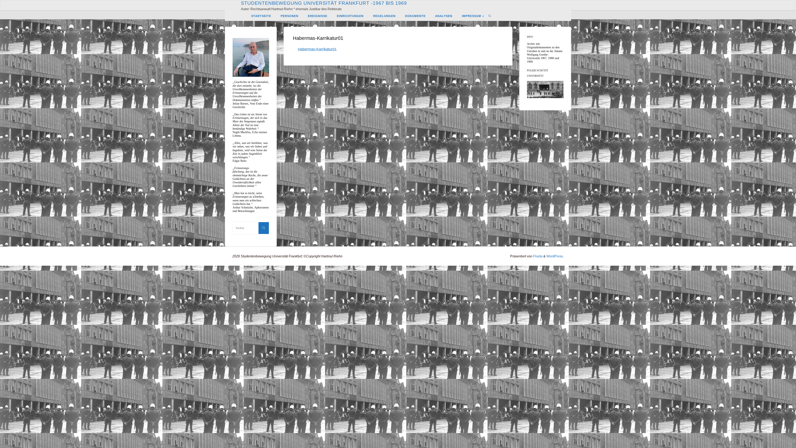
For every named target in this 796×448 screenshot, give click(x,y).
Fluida (537, 256)
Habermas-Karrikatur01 (317, 49)
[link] (490, 16)
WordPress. (555, 256)
